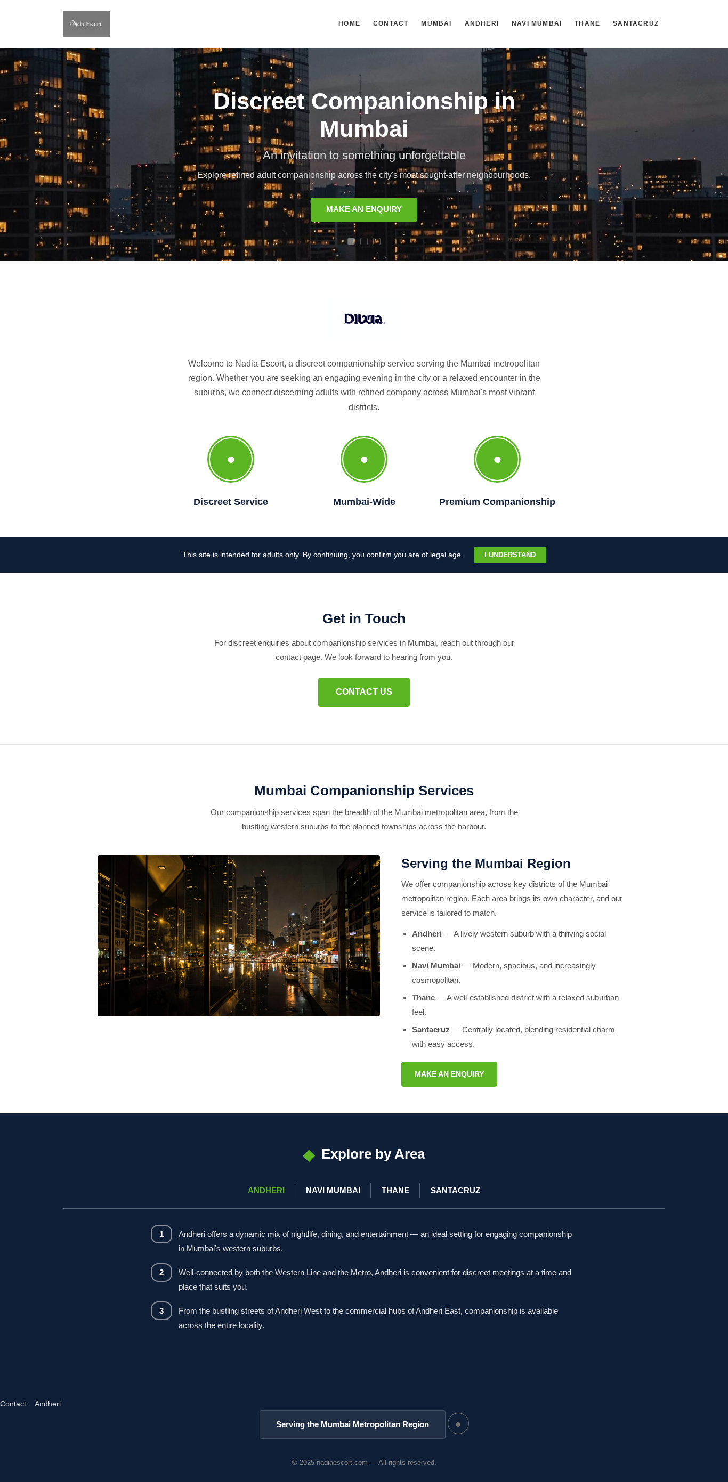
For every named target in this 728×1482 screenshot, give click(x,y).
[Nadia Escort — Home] (86, 24)
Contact (390, 23)
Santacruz (636, 23)
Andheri (482, 23)
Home (349, 23)
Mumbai (436, 23)
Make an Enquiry (364, 209)
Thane (587, 23)
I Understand (510, 555)
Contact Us (364, 691)
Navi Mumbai (537, 23)
